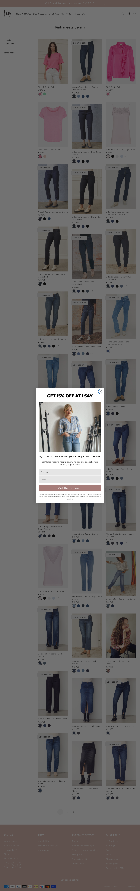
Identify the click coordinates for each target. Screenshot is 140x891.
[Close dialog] (100, 391)
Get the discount (70, 488)
